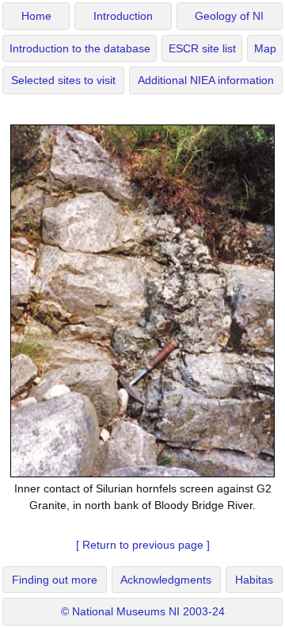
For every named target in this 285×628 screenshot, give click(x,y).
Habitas (254, 580)
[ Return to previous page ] (143, 544)
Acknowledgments (165, 580)
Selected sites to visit (63, 80)
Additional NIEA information (206, 80)
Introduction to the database (80, 49)
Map (265, 49)
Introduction (123, 16)
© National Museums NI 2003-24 (143, 612)
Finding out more (54, 580)
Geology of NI (229, 16)
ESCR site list (202, 49)
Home (36, 16)
